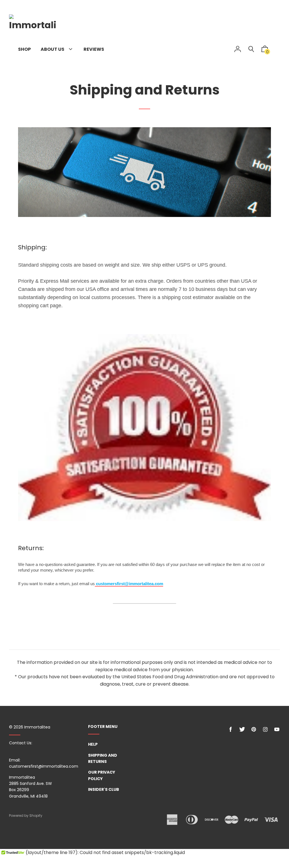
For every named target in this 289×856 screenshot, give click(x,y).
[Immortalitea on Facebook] (230, 729)
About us (53, 49)
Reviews (94, 49)
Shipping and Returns (102, 758)
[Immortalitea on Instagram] (265, 729)
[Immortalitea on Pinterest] (254, 729)
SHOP (24, 49)
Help (93, 744)
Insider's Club (103, 789)
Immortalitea (37, 727)
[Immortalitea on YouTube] (277, 729)
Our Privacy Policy (101, 775)
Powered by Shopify (25, 815)
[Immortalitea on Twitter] (242, 729)
